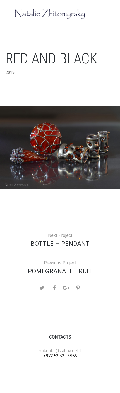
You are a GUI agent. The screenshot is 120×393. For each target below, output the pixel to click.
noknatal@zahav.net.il (60, 350)
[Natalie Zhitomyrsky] (50, 13)
